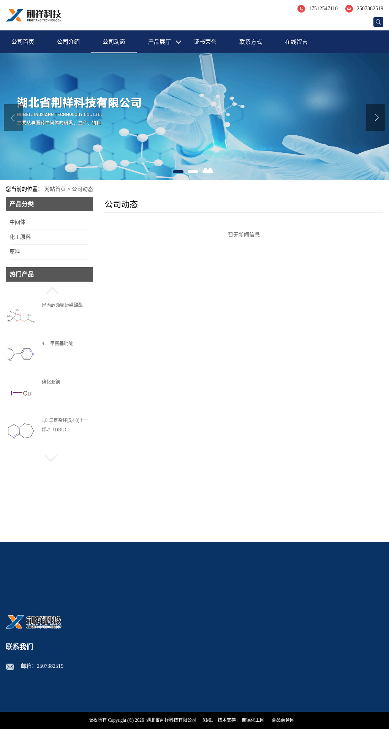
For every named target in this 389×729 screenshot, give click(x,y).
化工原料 (20, 237)
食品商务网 (283, 720)
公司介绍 (68, 42)
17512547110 (323, 8)
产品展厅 (159, 42)
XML (207, 720)
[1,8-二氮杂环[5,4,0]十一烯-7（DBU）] (21, 431)
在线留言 (296, 42)
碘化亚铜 (51, 368)
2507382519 (370, 8)
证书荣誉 (205, 42)
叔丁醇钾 (51, 445)
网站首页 (55, 189)
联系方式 (250, 42)
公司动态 (114, 42)
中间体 (17, 222)
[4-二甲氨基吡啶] (21, 354)
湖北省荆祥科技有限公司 (171, 720)
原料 (14, 252)
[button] (49, 289)
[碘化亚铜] (21, 393)
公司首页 (22, 42)
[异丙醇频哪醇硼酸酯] (21, 316)
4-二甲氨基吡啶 (57, 330)
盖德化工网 (253, 720)
